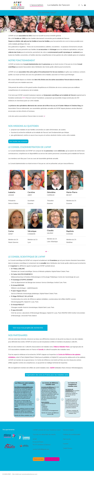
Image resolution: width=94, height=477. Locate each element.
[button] (46, 251)
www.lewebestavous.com (29, 474)
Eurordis (41, 349)
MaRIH (52, 368)
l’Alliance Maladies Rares (62, 347)
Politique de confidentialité (71, 434)
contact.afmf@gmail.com (41, 449)
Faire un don (38, 459)
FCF (23, 98)
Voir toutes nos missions (18, 141)
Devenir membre (52, 459)
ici (44, 116)
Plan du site (67, 439)
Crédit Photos (67, 448)
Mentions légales (68, 430)
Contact (65, 444)
